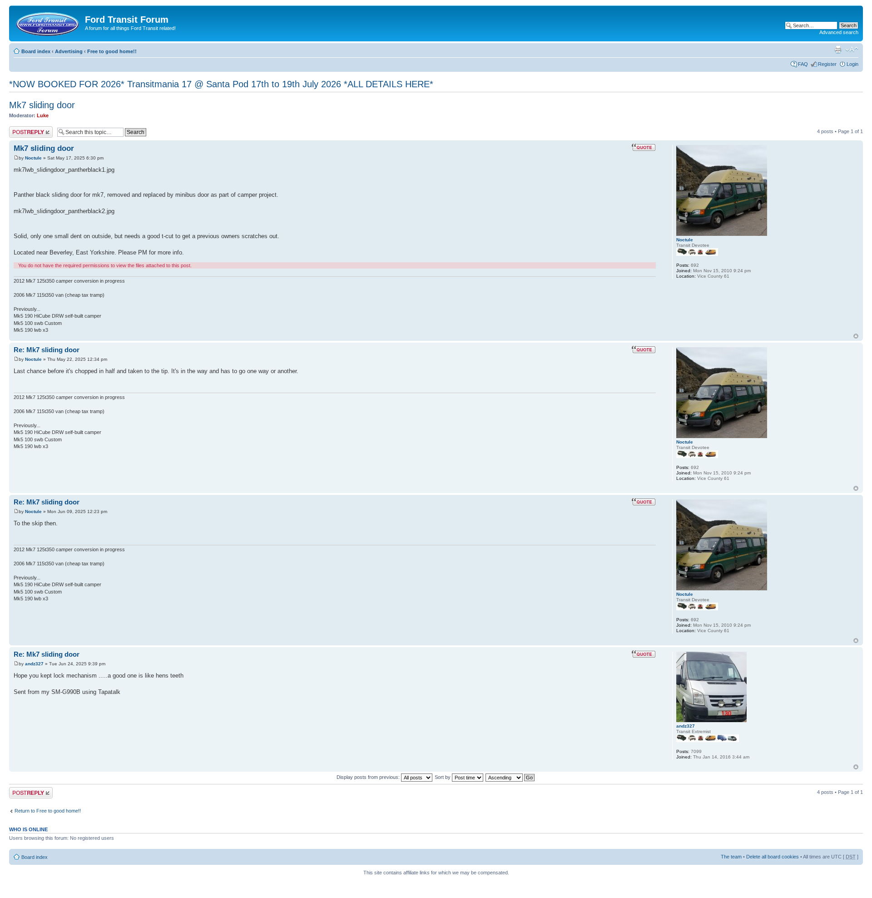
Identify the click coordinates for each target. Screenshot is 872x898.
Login (852, 64)
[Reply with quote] (643, 147)
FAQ (803, 64)
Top (855, 336)
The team (731, 856)
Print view (838, 49)
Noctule (33, 157)
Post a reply (22, 129)
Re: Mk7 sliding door (46, 350)
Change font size (851, 49)
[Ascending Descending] (510, 777)
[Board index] (48, 22)
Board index (35, 51)
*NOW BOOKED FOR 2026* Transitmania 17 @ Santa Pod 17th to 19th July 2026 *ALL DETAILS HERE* (221, 84)
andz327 (34, 663)
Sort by (443, 777)
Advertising (69, 51)
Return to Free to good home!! (48, 810)
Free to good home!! (112, 51)
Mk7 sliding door (42, 105)
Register (827, 64)
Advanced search (838, 32)
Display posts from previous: (369, 777)
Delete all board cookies (772, 856)
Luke (43, 115)
